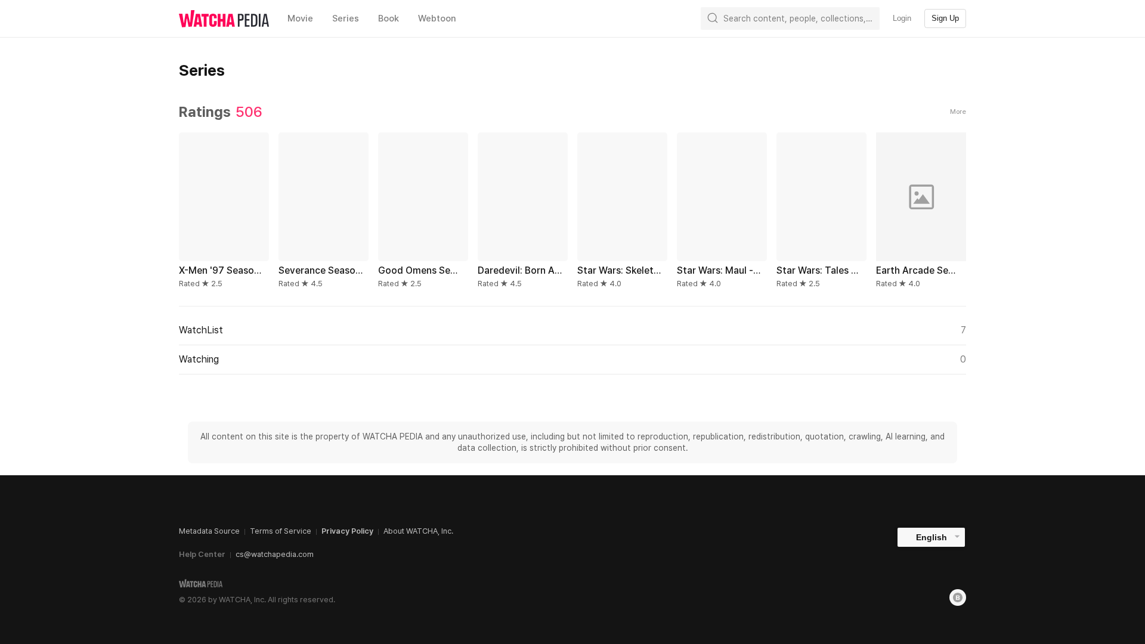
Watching (572, 359)
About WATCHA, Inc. (418, 531)
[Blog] (957, 597)
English (931, 537)
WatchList (572, 330)
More (958, 112)
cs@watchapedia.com (275, 554)
